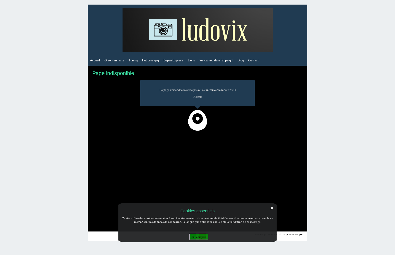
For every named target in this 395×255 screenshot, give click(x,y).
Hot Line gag (150, 60)
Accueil (95, 60)
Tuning (133, 60)
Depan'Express (173, 60)
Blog (241, 60)
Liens (191, 60)
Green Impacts (114, 60)
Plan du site (293, 234)
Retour (197, 97)
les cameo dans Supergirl (216, 60)
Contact (253, 60)
